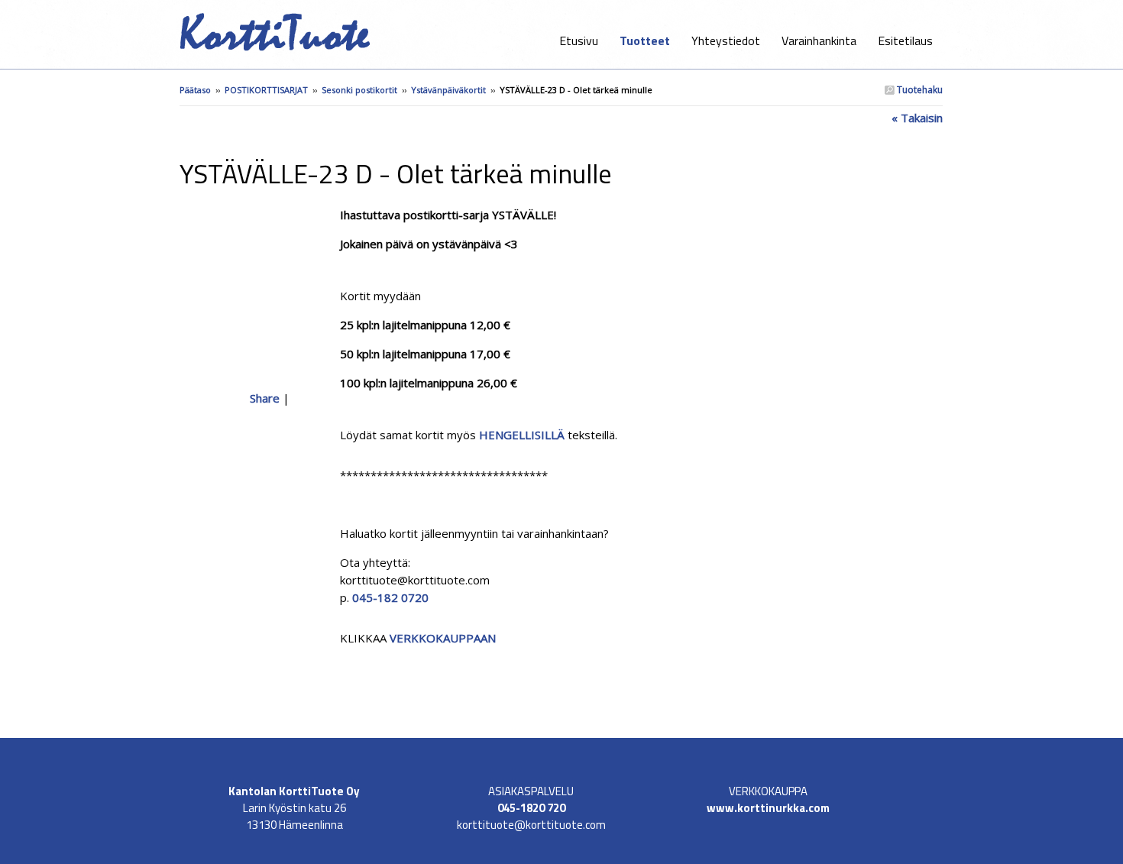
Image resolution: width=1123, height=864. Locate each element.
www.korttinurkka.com (768, 808)
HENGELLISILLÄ (522, 434)
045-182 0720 (390, 597)
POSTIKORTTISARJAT (266, 89)
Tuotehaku (919, 89)
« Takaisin (917, 117)
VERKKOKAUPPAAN (441, 638)
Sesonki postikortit (359, 89)
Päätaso (195, 89)
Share (265, 398)
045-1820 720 (531, 808)
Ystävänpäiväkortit (448, 89)
